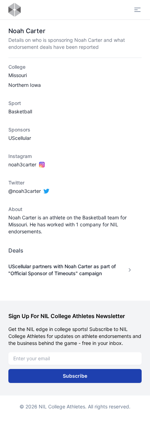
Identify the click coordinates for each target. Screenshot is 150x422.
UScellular (19, 138)
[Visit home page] (14, 10)
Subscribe (75, 376)
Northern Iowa (24, 85)
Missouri (17, 75)
